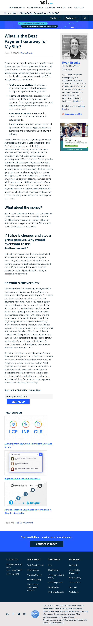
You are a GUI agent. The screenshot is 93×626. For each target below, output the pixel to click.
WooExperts (53, 587)
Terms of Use (75, 582)
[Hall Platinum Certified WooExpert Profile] (35, 614)
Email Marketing (34, 579)
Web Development (24, 522)
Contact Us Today (46, 544)
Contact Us (73, 565)
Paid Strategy (33, 570)
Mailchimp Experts (56, 592)
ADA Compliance (55, 582)
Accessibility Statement (74, 571)
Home (6, 13)
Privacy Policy (75, 577)
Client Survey (53, 570)
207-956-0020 (12, 574)
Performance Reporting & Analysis (33, 587)
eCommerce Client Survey (56, 576)
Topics (54, 18)
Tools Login (74, 592)
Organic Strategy (34, 575)
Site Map (73, 587)
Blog (14, 13)
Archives (71, 18)
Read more (78, 101)
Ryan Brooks (27, 53)
